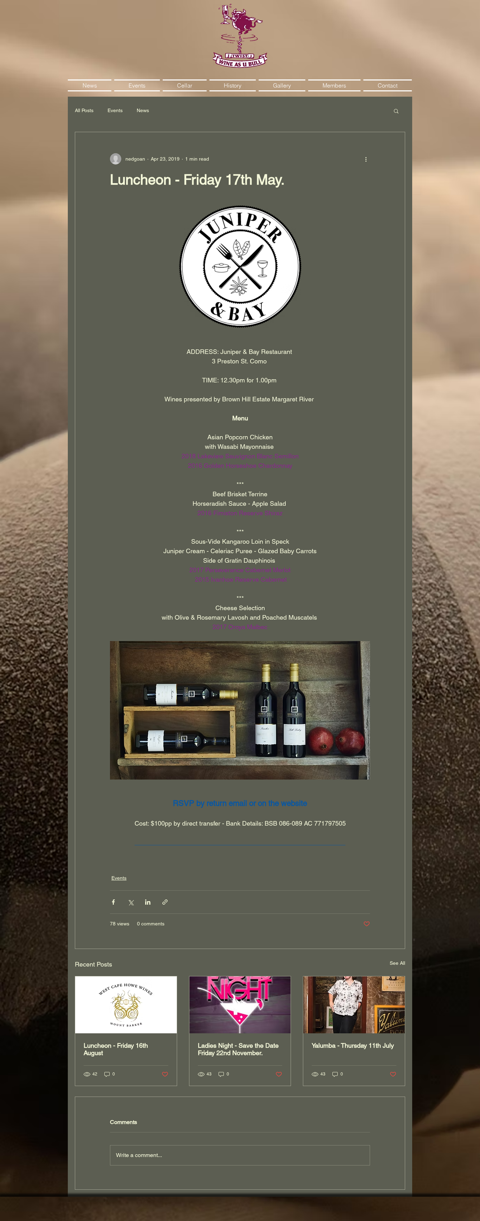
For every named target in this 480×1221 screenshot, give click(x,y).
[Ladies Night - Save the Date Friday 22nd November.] (240, 1004)
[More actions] (366, 159)
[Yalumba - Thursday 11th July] (354, 1004)
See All (397, 963)
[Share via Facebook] (113, 902)
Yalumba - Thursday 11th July (353, 1045)
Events (115, 110)
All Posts (84, 110)
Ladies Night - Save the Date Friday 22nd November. (238, 1049)
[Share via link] (165, 902)
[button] (396, 111)
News (143, 110)
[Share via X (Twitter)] (130, 902)
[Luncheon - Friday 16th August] (126, 1004)
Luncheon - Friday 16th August (116, 1049)
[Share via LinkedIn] (147, 902)
